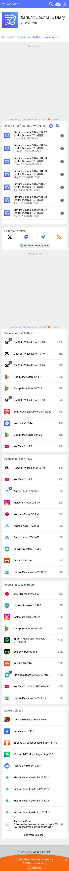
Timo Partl (30, 23)
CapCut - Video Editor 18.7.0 (29, 400)
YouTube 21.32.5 (23, 446)
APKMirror (13, 4)
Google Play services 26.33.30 (30, 698)
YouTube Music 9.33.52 (26, 514)
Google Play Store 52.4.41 (28, 376)
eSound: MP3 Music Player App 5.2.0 (33, 754)
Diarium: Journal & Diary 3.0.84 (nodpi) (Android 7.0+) (30, 160)
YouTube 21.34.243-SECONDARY (32, 686)
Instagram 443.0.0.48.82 (27, 616)
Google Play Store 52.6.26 (28, 434)
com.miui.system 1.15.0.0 (27, 549)
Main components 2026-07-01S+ (32, 674)
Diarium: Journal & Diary (29, 37)
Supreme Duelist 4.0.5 (25, 651)
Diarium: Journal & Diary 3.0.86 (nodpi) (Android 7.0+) (30, 147)
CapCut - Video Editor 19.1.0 (29, 353)
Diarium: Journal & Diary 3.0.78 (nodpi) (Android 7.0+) (30, 198)
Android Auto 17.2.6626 (26, 525)
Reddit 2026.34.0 (23, 663)
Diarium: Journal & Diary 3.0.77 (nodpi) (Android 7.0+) (30, 211)
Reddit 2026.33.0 (23, 560)
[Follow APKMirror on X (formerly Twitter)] (10, 238)
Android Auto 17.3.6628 (26, 491)
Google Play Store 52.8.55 (28, 628)
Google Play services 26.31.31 (30, 572)
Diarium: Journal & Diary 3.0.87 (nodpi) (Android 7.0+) (30, 134)
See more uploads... (34, 835)
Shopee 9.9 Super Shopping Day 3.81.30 (35, 742)
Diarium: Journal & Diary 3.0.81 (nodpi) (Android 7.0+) (30, 185)
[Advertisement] (34, 82)
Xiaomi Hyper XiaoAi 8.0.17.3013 (31, 800)
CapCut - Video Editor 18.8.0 (29, 342)
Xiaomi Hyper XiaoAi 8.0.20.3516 (31, 789)
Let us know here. (42, 851)
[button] (51, 126)
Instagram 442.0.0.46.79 (27, 502)
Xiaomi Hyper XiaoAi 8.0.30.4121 (31, 777)
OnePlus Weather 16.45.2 (27, 765)
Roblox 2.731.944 (23, 423)
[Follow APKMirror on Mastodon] (26, 238)
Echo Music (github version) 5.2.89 (32, 411)
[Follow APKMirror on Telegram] (43, 238)
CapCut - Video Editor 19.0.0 (29, 365)
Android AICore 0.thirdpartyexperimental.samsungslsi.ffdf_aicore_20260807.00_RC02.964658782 (39, 824)
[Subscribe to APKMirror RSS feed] (59, 238)
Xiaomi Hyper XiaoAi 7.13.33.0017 (32, 812)
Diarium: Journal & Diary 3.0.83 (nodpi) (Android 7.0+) (30, 173)
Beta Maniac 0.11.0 (24, 731)
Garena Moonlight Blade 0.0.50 (30, 719)
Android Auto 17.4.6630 (26, 537)
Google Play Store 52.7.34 (28, 388)
